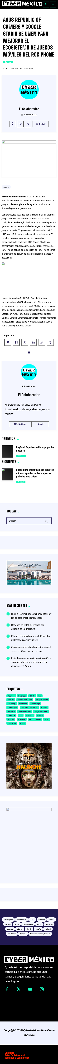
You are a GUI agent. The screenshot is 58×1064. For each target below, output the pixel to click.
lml (20, 715)
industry (11, 711)
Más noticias (20, 424)
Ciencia (11, 699)
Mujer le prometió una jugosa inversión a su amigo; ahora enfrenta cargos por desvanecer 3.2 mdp (31, 662)
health (44, 707)
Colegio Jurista (42, 699)
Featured (23, 703)
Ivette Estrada (25, 711)
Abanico (11, 696)
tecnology (12, 723)
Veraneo (21, 456)
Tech (46, 719)
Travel (22, 723)
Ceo (39, 696)
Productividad (35, 719)
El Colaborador (12, 68)
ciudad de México (25, 699)
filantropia (12, 707)
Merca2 (21, 482)
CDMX (32, 696)
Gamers (8, 62)
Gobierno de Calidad (29, 707)
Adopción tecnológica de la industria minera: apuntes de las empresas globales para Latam (35, 473)
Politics (11, 719)
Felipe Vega (35, 703)
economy (11, 703)
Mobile (40, 715)
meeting (29, 715)
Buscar (12, 521)
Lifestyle (11, 715)
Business (22, 696)
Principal (21, 719)
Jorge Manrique (40, 711)
